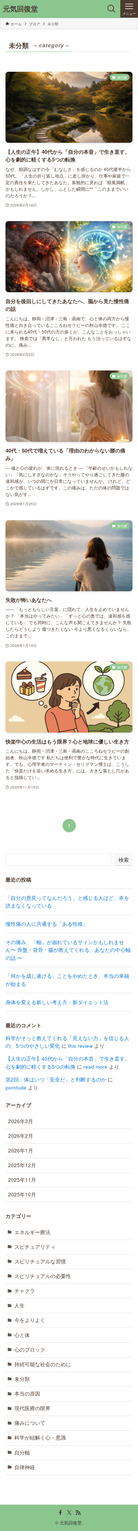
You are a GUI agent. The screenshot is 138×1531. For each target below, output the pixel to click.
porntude (16, 1087)
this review (80, 1045)
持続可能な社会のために (42, 1364)
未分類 (22, 1378)
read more (95, 1066)
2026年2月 (20, 1135)
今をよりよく (29, 1319)
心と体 (22, 1334)
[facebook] (60, 1512)
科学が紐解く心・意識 (40, 1437)
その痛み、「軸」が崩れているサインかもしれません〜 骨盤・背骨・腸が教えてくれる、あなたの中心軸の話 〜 (68, 950)
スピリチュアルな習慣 (40, 1261)
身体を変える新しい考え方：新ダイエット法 (57, 1002)
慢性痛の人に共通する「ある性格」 (47, 923)
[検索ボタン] (111, 9)
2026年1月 (20, 1150)
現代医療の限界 (32, 1408)
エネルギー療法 (32, 1232)
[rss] (78, 1512)
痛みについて (29, 1422)
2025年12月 (22, 1165)
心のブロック (29, 1349)
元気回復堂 (20, 8)
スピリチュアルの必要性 (42, 1276)
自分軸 (22, 1452)
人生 (19, 1305)
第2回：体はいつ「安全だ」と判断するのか (56, 1079)
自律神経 (24, 1467)
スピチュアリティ (35, 1246)
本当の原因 (27, 1393)
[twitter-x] (69, 1512)
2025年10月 (22, 1194)
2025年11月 (22, 1179)
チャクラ (24, 1290)
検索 (123, 859)
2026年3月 (20, 1121)
